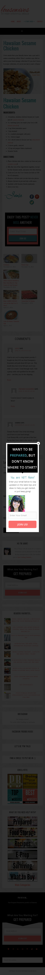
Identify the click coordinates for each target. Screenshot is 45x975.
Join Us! (22, 524)
